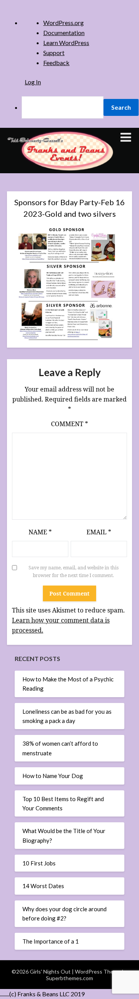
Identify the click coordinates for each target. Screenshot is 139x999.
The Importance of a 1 (50, 941)
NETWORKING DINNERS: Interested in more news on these (64, 299)
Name (40, 532)
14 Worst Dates (43, 885)
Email (98, 532)
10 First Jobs (39, 863)
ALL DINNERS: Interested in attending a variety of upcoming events (65, 257)
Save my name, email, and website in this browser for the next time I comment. (74, 571)
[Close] (103, 82)
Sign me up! (63, 403)
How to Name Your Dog (52, 775)
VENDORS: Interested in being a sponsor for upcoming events (61, 341)
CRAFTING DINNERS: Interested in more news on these (64, 278)
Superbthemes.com (69, 978)
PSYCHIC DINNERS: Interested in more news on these (64, 320)
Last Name (35, 215)
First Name (36, 189)
